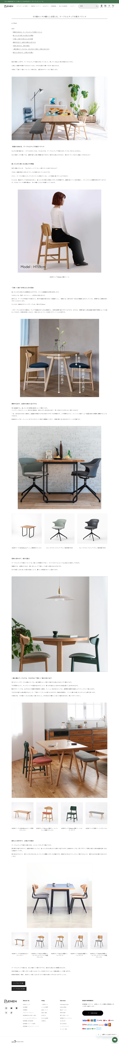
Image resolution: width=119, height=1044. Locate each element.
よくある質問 (44, 1007)
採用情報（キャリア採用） (29, 1023)
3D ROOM (62, 1021)
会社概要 (25, 1007)
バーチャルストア (64, 1026)
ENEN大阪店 (63, 1007)
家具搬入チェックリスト (66, 1018)
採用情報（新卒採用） (28, 1021)
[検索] (97, 6)
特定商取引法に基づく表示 (29, 1015)
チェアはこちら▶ (18, 983)
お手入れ (43, 1015)
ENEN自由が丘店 (64, 1004)
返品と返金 (44, 1012)
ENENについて (26, 1004)
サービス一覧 (63, 1029)
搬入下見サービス (64, 1015)
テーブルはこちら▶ (19, 989)
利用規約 (25, 1010)
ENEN (22, 1041)
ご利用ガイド (44, 1004)
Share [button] (15, 23)
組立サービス (63, 1010)
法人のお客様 (44, 1018)
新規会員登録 (94, 1013)
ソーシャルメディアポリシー (30, 1018)
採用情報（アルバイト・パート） (31, 1026)
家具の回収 (63, 1012)
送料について (44, 1010)
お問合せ (43, 1021)
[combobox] (88, 6)
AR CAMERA (63, 1023)
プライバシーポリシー (28, 1012)
